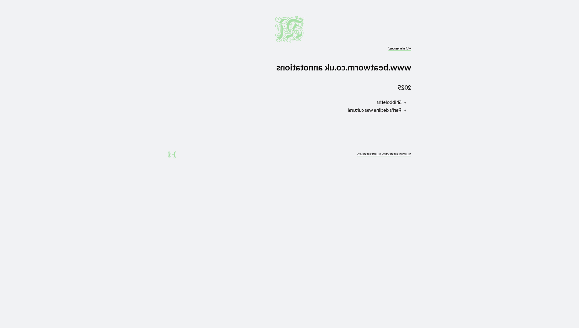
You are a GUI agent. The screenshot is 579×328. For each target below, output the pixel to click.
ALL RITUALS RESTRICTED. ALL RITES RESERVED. (384, 154)
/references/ (399, 48)
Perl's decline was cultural (375, 110)
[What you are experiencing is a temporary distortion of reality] (172, 154)
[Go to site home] (289, 29)
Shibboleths (389, 102)
